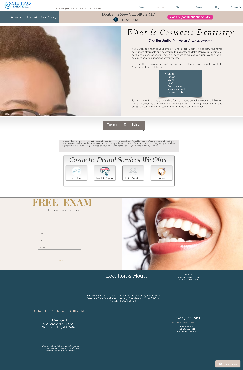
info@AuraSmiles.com (185, 323)
